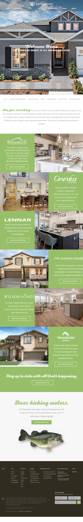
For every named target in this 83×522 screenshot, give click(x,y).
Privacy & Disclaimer (25, 511)
